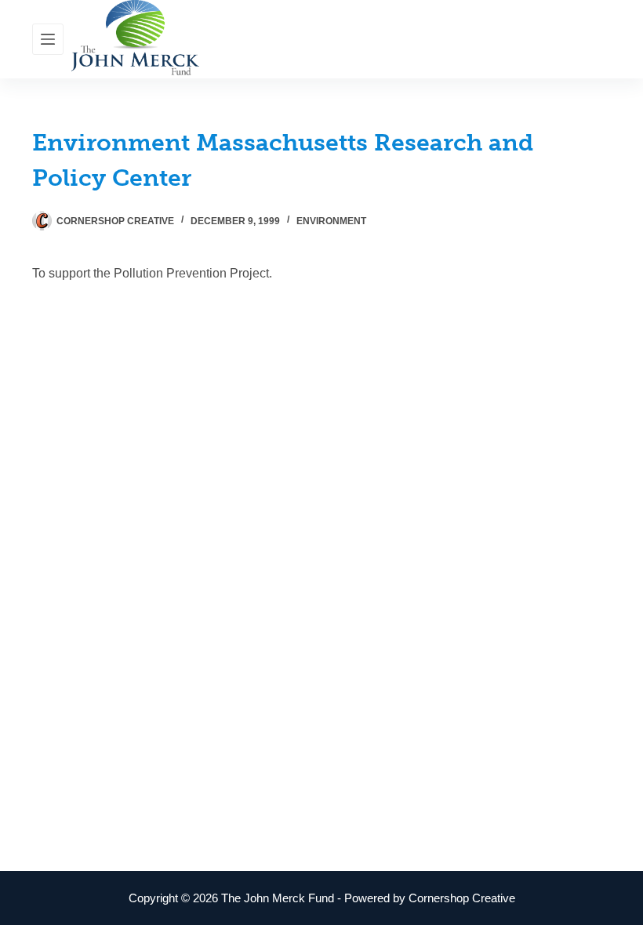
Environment (331, 221)
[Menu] (48, 39)
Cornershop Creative (462, 898)
